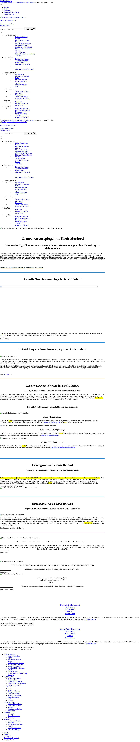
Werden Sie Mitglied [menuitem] (14, 721)
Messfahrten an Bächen (22, 98)
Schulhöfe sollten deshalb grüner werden (62, 447)
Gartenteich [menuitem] (11, 707)
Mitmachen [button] (7, 107)
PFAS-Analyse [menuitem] (12, 680)
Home (1, 2)
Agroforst (18, 83)
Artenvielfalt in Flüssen (22, 91)
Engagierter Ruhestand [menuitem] (14, 728)
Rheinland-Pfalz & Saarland (23, 49)
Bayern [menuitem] (10, 658)
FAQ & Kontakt (9, 14)
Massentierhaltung (20, 81)
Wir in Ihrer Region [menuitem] (10, 654)
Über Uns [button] (7, 100)
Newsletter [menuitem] (11, 722)
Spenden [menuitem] (10, 726)
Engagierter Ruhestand (22, 117)
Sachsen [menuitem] (10, 669)
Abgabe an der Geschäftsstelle (24, 69)
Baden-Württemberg (21, 37)
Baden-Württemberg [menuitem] (14, 656)
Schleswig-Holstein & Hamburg (25, 54)
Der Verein (18, 102)
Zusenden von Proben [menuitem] (14, 685)
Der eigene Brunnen (21, 79)
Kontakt (70, 611)
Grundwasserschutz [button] (10, 72)
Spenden (6, 7)
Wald (16, 86)
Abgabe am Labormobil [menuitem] (15, 681)
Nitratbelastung (19, 74)
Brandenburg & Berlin (22, 40)
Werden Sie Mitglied (21, 108)
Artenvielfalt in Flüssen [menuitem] (15, 704)
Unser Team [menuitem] (11, 717)
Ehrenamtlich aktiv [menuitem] (13, 729)
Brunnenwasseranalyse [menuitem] (14, 678)
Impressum (70, 607)
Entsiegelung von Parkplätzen (52, 422)
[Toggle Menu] (1, 4)
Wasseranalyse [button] (8, 57)
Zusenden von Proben (21, 61)
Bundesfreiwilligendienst (11, 12)
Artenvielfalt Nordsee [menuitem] (14, 705)
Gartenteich (18, 93)
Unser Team (19, 105)
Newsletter (7, 10)
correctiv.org (6, 374)
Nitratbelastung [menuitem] (12, 690)
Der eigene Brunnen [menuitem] (14, 692)
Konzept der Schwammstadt (49, 435)
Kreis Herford (30, 2)
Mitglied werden (5, 25)
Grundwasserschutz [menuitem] (10, 687)
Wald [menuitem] (9, 699)
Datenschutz (70, 614)
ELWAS (2, 335)
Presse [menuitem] (6, 734)
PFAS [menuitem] (9, 688)
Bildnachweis (70, 609)
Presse (6, 9)
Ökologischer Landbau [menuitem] (14, 695)
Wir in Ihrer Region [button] (10, 35)
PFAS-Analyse (19, 62)
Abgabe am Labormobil (22, 64)
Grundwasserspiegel (21, 84)
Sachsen (17, 50)
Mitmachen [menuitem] (7, 719)
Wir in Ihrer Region (9, 2)
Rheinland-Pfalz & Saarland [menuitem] (16, 668)
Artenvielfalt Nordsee (21, 96)
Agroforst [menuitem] (10, 700)
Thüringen (18, 55)
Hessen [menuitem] (10, 661)
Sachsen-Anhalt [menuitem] (12, 671)
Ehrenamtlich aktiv (21, 114)
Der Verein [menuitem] (11, 714)
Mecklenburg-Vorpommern (23, 47)
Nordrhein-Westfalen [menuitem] (14, 666)
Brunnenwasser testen (6, 24)
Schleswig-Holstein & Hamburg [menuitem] (17, 673)
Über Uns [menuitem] (7, 712)
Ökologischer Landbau (22, 76)
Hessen (17, 42)
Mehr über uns (91, 619)
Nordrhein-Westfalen (20, 2)
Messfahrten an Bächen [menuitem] (15, 709)
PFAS (17, 78)
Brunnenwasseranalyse (22, 59)
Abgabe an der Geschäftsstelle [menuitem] (17, 683)
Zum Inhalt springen (6, 1)
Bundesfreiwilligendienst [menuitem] (15, 724)
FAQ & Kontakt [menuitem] (9, 739)
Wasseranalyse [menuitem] (8, 676)
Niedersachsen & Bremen (23, 43)
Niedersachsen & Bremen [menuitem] (15, 664)
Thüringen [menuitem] (11, 675)
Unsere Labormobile (21, 103)
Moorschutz (18, 95)
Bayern (17, 38)
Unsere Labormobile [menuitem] (14, 716)
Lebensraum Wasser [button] (10, 90)
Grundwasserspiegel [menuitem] (14, 693)
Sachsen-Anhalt (20, 52)
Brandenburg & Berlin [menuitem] (14, 659)
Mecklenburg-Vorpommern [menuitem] (16, 663)
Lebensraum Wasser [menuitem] (10, 702)
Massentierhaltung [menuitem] (13, 697)
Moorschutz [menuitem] (11, 711)
